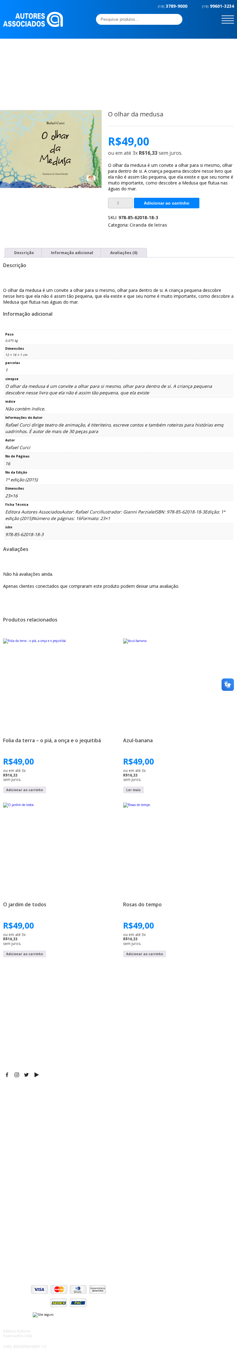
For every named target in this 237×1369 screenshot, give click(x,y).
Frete (9, 1229)
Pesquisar (176, 19)
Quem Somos (17, 1165)
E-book (10, 1181)
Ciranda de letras (148, 225)
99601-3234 (218, 6)
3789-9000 (172, 6)
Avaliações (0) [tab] (123, 252)
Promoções (15, 1188)
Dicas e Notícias (20, 1173)
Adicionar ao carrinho (166, 203)
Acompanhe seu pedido (28, 1260)
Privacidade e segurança (29, 1244)
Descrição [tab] (24, 252)
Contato (11, 1204)
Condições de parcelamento (32, 1236)
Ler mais (133, 790)
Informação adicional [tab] (72, 252)
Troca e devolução (22, 1252)
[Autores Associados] (33, 25)
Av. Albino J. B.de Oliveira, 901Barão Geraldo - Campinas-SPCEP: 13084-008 (41, 1105)
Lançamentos (17, 1196)
